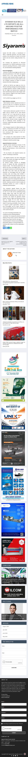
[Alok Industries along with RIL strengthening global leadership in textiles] (14, 272)
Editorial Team (13, 33)
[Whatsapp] (11, 228)
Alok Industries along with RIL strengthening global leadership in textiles (14, 282)
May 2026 (5, 636)
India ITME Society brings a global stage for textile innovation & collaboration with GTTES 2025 (14, 343)
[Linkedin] (9, 228)
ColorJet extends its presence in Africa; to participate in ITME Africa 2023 (13, 322)
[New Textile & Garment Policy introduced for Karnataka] (14, 293)
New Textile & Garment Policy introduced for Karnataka (13, 302)
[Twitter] (6, 228)
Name (3, 646)
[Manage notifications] (25, 754)
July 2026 (5, 629)
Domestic (14, 35)
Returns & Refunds (5, 697)
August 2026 (6, 626)
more (19, 691)
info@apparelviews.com (9, 745)
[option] (14, 575)
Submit (14, 732)
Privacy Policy (4, 694)
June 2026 (5, 633)
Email (3, 653)
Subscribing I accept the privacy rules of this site (13, 723)
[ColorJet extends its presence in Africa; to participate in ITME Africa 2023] (14, 313)
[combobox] (3, 720)
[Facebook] (4, 228)
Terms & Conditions (5, 695)
